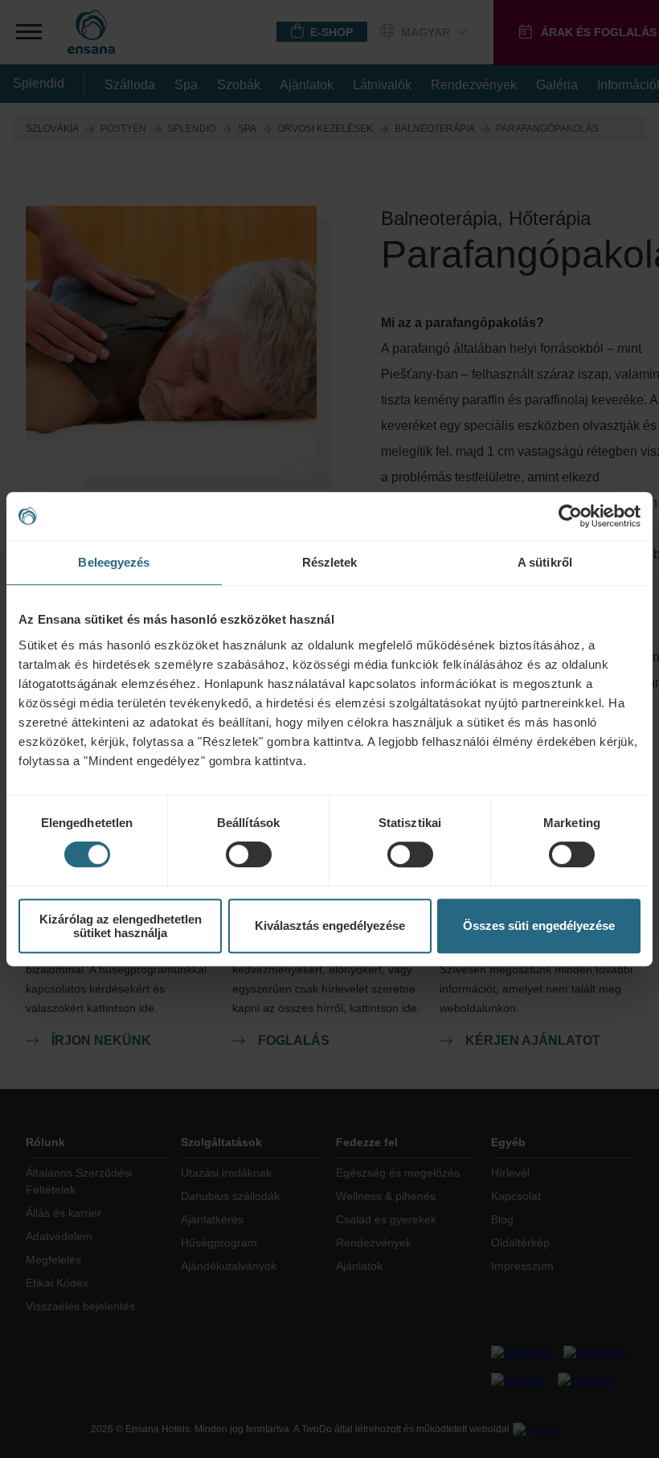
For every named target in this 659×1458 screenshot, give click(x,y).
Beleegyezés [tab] (113, 562)
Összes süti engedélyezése (539, 925)
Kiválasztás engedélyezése (330, 925)
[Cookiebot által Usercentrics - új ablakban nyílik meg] (570, 516)
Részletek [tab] (330, 562)
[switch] (249, 854)
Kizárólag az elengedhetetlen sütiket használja (120, 926)
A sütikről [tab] (545, 562)
